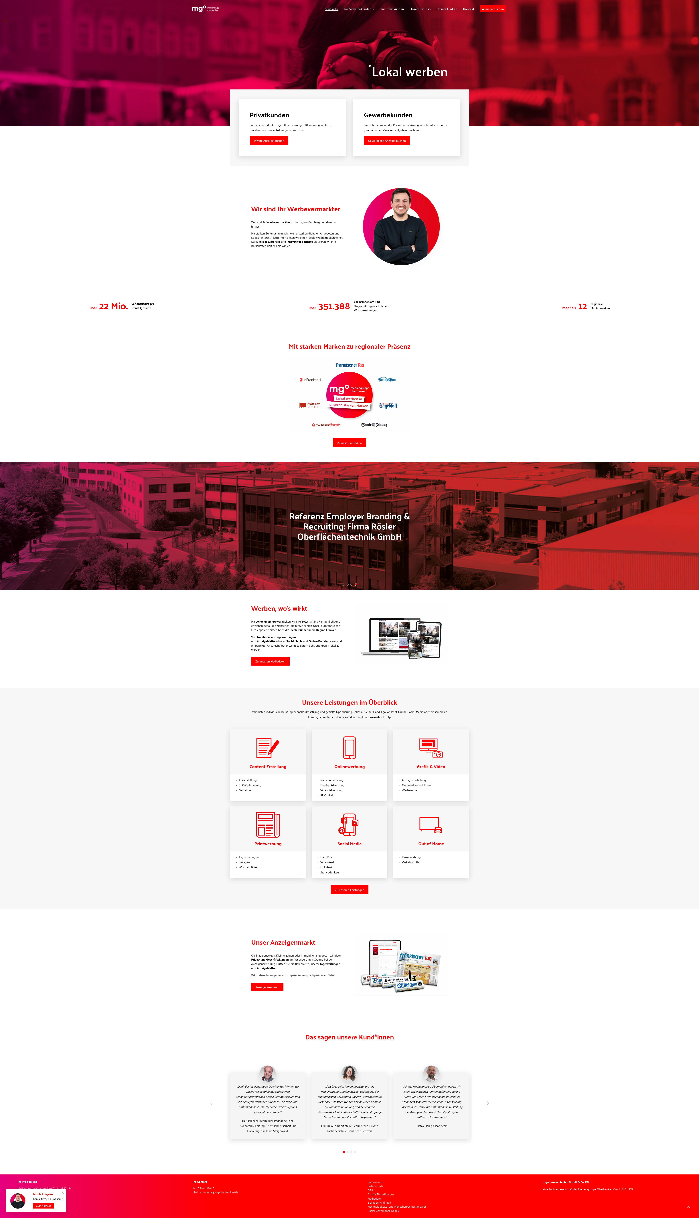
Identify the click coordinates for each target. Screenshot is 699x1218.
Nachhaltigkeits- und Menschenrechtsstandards (397, 1206)
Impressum (374, 1181)
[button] (344, 1152)
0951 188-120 (206, 1187)
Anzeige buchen (493, 9)
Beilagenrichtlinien (379, 1202)
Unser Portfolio (420, 9)
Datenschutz (375, 1185)
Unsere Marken (447, 9)
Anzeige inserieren (267, 987)
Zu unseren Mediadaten (270, 661)
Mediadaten (375, 1198)
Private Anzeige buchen (269, 140)
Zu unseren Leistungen (349, 889)
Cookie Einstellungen (381, 1194)
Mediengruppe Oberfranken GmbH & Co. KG (605, 1189)
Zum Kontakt (43, 1205)
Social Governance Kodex (383, 1210)
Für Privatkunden (392, 9)
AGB (370, 1190)
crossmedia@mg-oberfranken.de (218, 1191)
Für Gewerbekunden (357, 9)
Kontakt (468, 9)
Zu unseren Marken (349, 442)
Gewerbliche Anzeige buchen (387, 140)
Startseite (331, 9)
